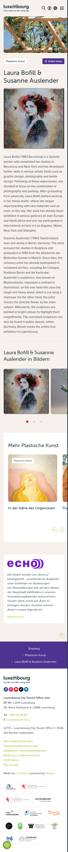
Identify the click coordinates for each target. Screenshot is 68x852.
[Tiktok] (21, 689)
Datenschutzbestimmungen (21, 746)
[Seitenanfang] (61, 635)
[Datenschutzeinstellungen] (7, 845)
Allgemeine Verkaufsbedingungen (25, 751)
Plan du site (11, 765)
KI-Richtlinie (11, 760)
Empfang (34, 648)
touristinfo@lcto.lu (18, 720)
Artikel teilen (55, 61)
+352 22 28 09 (18, 715)
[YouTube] (16, 689)
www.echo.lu (15, 617)
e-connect (21, 773)
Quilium (50, 773)
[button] (27, 421)
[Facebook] (6, 689)
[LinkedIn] (26, 689)
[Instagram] (11, 689)
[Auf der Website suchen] (44, 8)
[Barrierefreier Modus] (49, 8)
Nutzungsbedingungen (18, 741)
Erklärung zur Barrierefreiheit (22, 755)
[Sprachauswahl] (55, 8)
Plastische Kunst (35, 655)
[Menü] (61, 8)
